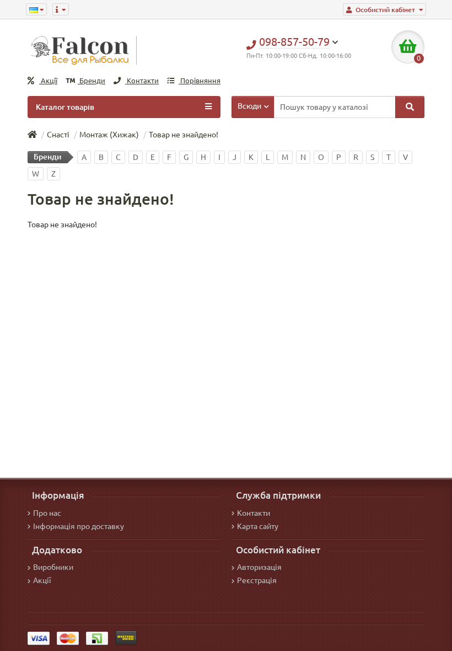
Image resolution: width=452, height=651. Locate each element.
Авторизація (259, 567)
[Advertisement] (226, 313)
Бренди (91, 81)
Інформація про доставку (78, 526)
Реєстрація (257, 580)
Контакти (142, 81)
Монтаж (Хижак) (109, 134)
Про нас (47, 513)
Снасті (58, 134)
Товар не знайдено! (183, 134)
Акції (48, 81)
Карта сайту (257, 526)
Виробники (53, 567)
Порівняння (199, 81)
